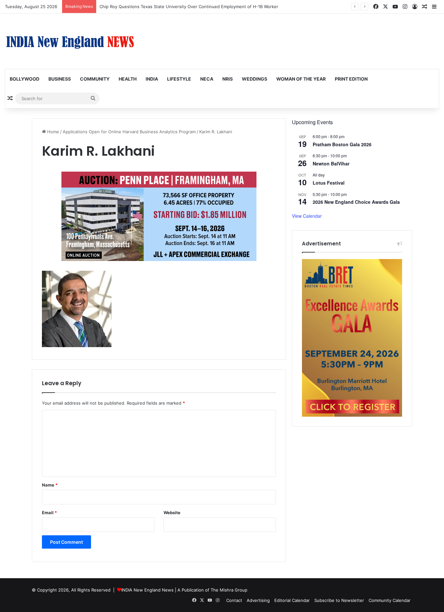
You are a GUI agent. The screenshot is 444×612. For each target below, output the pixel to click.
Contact (234, 600)
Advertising (258, 600)
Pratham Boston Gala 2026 (342, 144)
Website (171, 512)
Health (128, 79)
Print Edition (351, 79)
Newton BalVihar (331, 163)
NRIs (227, 79)
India (152, 79)
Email (49, 512)
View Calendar (307, 216)
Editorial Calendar (292, 600)
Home (52, 131)
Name (50, 485)
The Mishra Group (229, 589)
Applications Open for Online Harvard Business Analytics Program (129, 131)
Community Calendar (390, 600)
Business (59, 79)
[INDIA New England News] (70, 41)
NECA (206, 79)
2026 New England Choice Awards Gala (356, 202)
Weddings (254, 79)
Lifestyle (179, 79)
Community (95, 79)
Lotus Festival (329, 182)
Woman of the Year (301, 79)
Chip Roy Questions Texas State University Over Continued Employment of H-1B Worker (188, 6)
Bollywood (24, 79)
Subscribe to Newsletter (339, 600)
